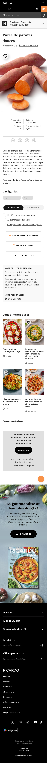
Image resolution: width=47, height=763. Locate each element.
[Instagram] (21, 722)
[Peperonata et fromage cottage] (12, 332)
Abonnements (8, 692)
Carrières (7, 707)
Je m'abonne (25, 534)
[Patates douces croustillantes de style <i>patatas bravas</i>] (34, 382)
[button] (44, 9)
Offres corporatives (11, 702)
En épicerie (7, 697)
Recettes (6, 676)
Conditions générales (23, 755)
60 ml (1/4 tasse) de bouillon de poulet (24, 224)
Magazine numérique (11, 712)
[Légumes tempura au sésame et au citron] (12, 382)
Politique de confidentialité (23, 749)
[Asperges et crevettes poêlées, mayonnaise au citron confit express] (34, 332)
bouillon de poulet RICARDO (17, 284)
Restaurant (7, 687)
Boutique (6, 681)
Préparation (33, 208)
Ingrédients (13, 208)
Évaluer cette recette (28, 45)
